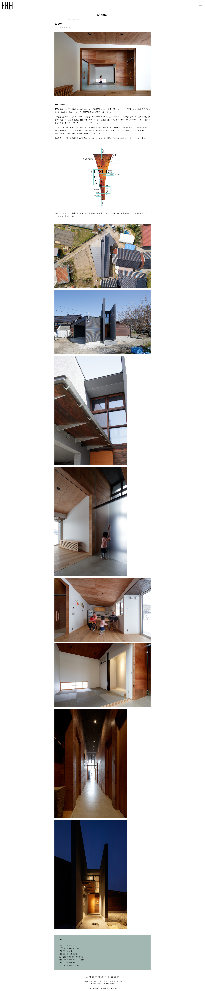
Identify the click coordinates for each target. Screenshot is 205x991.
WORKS (57, 20)
